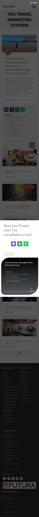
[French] (33, 3)
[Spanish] (36, 3)
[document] (19, 258)
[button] (35, 225)
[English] (31, 3)
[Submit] (32, 289)
